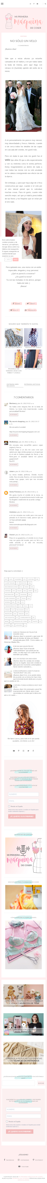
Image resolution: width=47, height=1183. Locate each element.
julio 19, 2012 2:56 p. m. (23, 471)
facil (25, 606)
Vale (15, 259)
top (18, 602)
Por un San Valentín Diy (23, 646)
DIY (6, 579)
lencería (19, 625)
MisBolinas (13, 442)
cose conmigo (10, 598)
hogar (7, 609)
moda (27, 587)
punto (35, 621)
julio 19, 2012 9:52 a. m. (25, 403)
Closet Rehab (9, 583)
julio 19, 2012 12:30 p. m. (28, 442)
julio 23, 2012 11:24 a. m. (24, 535)
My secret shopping (17, 421)
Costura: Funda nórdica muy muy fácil (27, 686)
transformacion (11, 606)
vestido (23, 36)
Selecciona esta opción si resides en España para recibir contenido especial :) (23, 810)
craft (30, 590)
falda (19, 590)
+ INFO (8, 259)
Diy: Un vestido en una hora (25, 659)
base (6, 621)
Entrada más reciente (13, 385)
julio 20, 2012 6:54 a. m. (29, 492)
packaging (20, 609)
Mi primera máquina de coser (31, 1177)
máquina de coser (20, 621)
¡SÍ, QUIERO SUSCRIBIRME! (22, 816)
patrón (7, 602)
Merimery (13, 403)
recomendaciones (11, 587)
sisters (12, 471)
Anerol (12, 535)
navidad (23, 594)
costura (31, 579)
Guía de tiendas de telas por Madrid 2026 (25, 633)
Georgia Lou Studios (20, 1178)
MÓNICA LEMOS (23, 1180)
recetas (24, 583)
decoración (9, 594)
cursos (7, 625)
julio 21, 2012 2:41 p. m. (25, 512)
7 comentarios (23, 45)
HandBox (18, 579)
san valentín (9, 617)
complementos (25, 617)
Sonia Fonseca (15, 492)
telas (24, 598)
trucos (21, 613)
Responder (13, 414)
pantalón (8, 613)
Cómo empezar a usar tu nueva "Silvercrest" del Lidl (26, 672)
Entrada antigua (32, 384)
